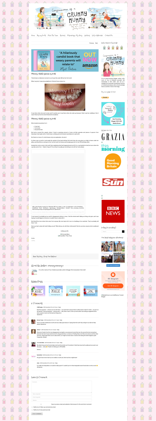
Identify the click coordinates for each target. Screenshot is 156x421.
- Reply (59, 307)
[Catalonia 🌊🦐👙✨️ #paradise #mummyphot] (107, 246)
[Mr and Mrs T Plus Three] (65, 236)
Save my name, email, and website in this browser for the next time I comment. (71, 404)
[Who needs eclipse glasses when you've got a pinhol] (107, 257)
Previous (91, 43)
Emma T (39, 329)
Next (96, 43)
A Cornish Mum (40, 342)
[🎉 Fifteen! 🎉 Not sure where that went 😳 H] (119, 246)
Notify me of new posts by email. (42, 410)
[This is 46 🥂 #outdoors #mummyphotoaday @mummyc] (119, 257)
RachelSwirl (39, 355)
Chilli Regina (40, 307)
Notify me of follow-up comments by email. (45, 407)
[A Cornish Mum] (65, 234)
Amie (38, 363)
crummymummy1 (55, 265)
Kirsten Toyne (40, 320)
